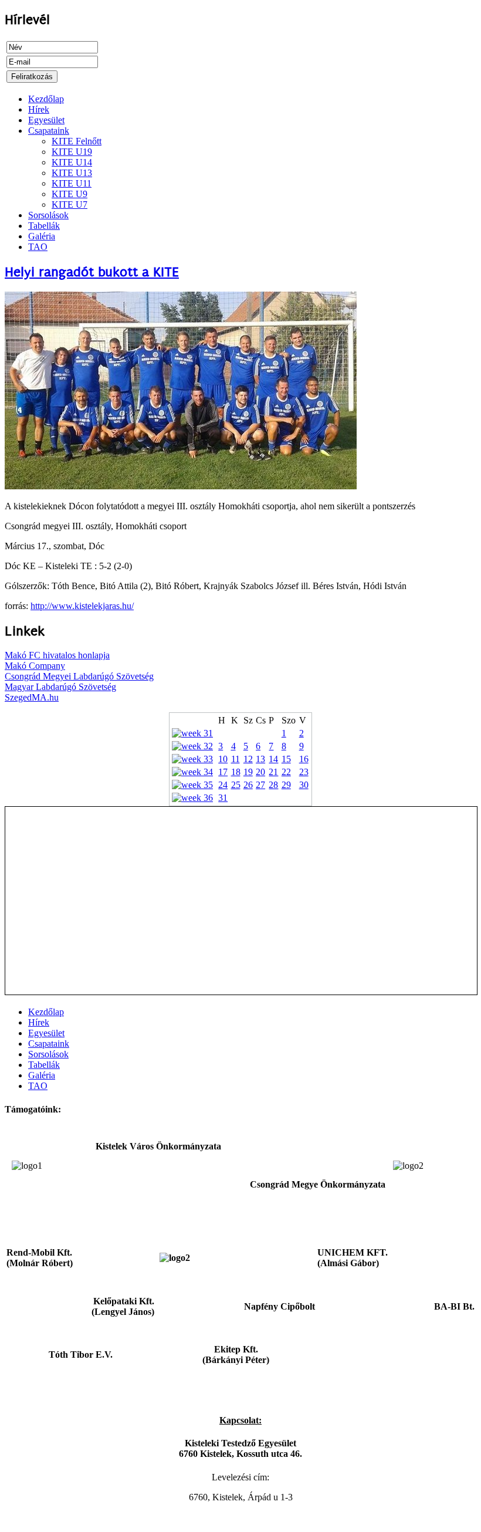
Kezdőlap (46, 99)
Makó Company (35, 666)
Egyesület (46, 120)
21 (273, 772)
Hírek (38, 109)
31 (223, 798)
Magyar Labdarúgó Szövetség (60, 687)
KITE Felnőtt (76, 141)
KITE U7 (69, 204)
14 (273, 759)
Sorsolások (48, 215)
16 (304, 759)
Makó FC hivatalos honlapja (57, 655)
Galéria (41, 236)
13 (260, 759)
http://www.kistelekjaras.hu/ (82, 606)
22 (286, 772)
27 (260, 785)
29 (286, 785)
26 (248, 785)
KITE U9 (69, 194)
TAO (38, 247)
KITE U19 (72, 152)
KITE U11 (72, 183)
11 (235, 759)
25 (235, 785)
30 (304, 785)
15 (286, 759)
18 (235, 772)
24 (223, 785)
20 (260, 772)
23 (304, 772)
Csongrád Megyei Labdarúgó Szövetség (79, 676)
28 (273, 785)
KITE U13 (72, 173)
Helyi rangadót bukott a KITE (92, 272)
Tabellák (44, 226)
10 (223, 759)
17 (223, 772)
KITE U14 (72, 162)
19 (248, 772)
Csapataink (48, 131)
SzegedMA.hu (32, 697)
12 (248, 759)
